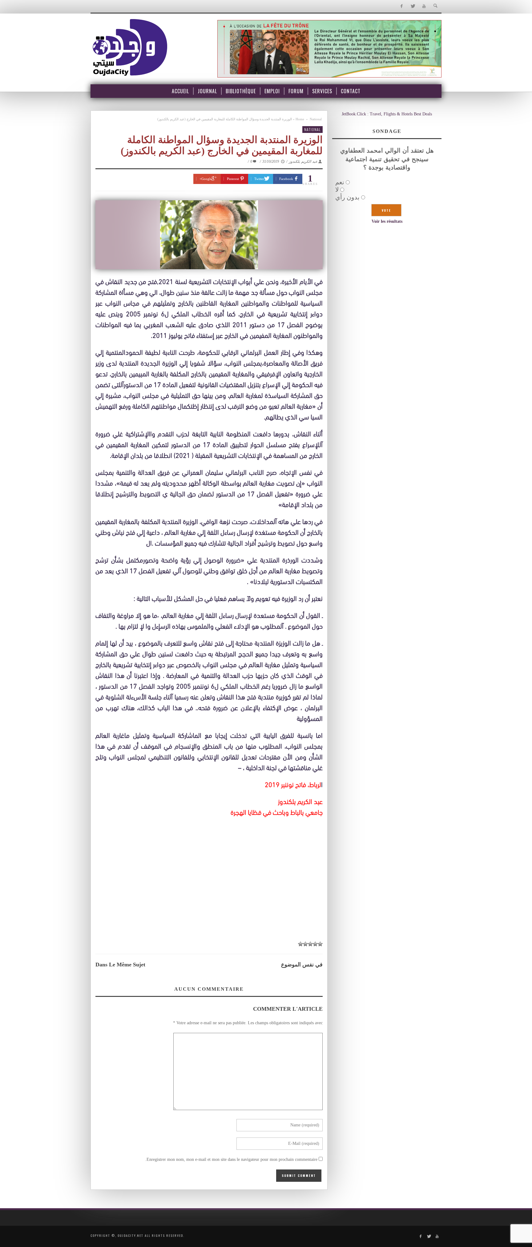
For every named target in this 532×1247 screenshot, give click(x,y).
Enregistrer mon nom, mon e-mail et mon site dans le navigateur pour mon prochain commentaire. (231, 1159)
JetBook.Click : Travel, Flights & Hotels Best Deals (387, 114)
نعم (339, 182)
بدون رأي (347, 197)
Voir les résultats (387, 221)
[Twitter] (412, 6)
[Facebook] (401, 6)
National (316, 119)
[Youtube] (424, 6)
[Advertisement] (209, 891)
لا (337, 189)
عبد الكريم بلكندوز (303, 161)
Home (300, 119)
